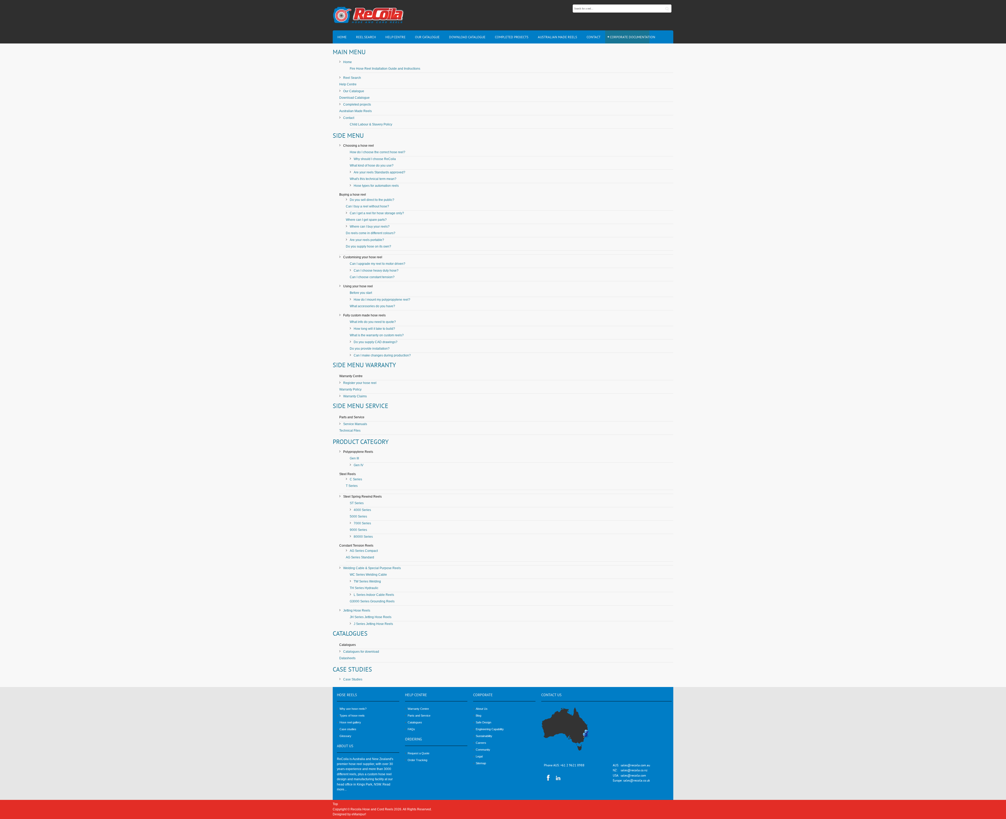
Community (483, 749)
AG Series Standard (360, 557)
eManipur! (359, 814)
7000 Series (362, 523)
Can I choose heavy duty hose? (376, 270)
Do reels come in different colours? (370, 233)
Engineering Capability (490, 729)
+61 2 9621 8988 (572, 766)
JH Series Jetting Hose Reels (370, 617)
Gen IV (358, 465)
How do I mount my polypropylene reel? (382, 299)
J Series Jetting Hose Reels (373, 624)
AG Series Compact (364, 551)
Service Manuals (355, 424)
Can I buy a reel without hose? (367, 206)
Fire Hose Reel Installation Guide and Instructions (385, 68)
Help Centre (348, 84)
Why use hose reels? (353, 708)
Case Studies (352, 679)
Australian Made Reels (355, 111)
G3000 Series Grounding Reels (372, 601)
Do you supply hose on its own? (368, 246)
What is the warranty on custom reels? (377, 335)
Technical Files (349, 430)
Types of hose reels (352, 715)
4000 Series (362, 510)
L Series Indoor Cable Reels (374, 595)
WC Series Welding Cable (368, 574)
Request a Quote (418, 753)
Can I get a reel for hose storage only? (377, 213)
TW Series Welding (367, 581)
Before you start (361, 293)
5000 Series (358, 516)
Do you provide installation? (370, 348)
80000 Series (363, 536)
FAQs (411, 729)
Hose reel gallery (350, 722)
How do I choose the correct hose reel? (377, 152)
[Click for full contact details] (570, 732)
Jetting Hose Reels (356, 610)
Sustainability (484, 736)
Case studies (348, 729)
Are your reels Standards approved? (379, 172)
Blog (478, 715)
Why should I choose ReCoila (375, 159)
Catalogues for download (361, 651)
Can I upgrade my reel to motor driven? (377, 264)
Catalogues (415, 722)
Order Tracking (417, 760)
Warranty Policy (350, 389)
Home (347, 62)
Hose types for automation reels (376, 186)
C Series (356, 479)
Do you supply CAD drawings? (375, 342)
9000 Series (358, 530)
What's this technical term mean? (373, 179)
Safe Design (483, 722)
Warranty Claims (355, 396)
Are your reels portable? (367, 240)
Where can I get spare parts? (366, 220)
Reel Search (352, 78)
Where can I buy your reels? (370, 226)
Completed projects (357, 104)
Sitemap (481, 763)
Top (335, 804)
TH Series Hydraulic (364, 588)
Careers (481, 742)
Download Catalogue (354, 98)
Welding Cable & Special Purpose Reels (372, 568)
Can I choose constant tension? (372, 277)
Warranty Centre (418, 708)
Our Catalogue (353, 91)
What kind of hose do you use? (371, 165)
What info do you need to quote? (373, 322)
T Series (352, 486)
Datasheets (347, 658)
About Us (482, 708)
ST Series (357, 503)
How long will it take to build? (374, 329)
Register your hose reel (359, 383)
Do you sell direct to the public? (372, 200)
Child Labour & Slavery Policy (371, 124)
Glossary (345, 736)
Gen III (354, 458)
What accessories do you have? (372, 306)
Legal (479, 756)
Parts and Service (419, 715)
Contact (348, 118)
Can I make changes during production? (382, 355)
